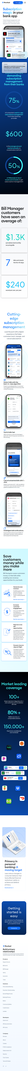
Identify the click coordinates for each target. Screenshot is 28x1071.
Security (5, 1054)
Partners (5, 1036)
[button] (25, 2)
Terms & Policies (6, 1061)
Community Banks (7, 1004)
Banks (4, 1000)
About (4, 1040)
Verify (4, 972)
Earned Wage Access (8, 993)
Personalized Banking (8, 986)
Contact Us (14, 928)
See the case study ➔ (18, 599)
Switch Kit (5, 976)
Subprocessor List (7, 1050)
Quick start (5, 1020)
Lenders (5, 1011)
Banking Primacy (7, 997)
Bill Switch (5, 965)
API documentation (7, 1023)
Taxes (4, 979)
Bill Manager (5, 969)
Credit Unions (6, 1007)
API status (5, 1027)
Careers (5, 1043)
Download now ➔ (9, 887)
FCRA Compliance (7, 1047)
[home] (5, 2)
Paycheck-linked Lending (9, 990)
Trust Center (6, 1057)
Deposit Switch (6, 962)
